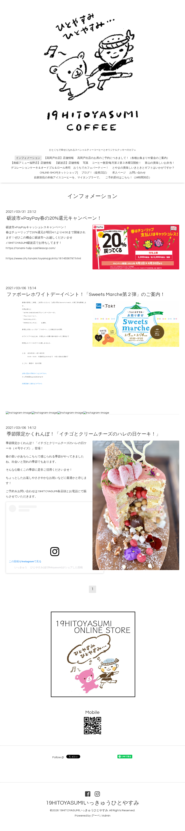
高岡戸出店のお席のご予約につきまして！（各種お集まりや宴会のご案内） (123, 158)
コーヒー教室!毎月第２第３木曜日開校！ (116, 163)
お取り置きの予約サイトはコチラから (34, 373)
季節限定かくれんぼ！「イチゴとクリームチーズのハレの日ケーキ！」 (84, 434)
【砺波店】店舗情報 (67, 163)
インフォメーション (28, 158)
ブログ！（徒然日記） (95, 172)
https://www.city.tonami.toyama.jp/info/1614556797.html (43, 258)
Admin (106, 815)
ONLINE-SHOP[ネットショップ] (59, 172)
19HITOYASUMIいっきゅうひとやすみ (92, 803)
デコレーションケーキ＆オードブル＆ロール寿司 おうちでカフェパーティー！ (60, 167)
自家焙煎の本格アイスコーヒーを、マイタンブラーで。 (68, 177)
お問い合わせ (137, 172)
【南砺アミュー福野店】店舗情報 (31, 163)
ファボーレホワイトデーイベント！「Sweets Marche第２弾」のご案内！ (86, 294)
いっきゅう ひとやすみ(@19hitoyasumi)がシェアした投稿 (48, 567)
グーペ (95, 815)
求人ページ (119, 172)
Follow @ (58, 757)
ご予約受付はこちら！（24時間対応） (128, 177)
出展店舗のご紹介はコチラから (32, 383)
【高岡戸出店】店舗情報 (59, 158)
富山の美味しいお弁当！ (160, 163)
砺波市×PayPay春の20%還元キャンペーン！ (54, 218)
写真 (85, 163)
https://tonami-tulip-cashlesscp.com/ (30, 248)
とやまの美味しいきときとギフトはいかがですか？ (143, 167)
